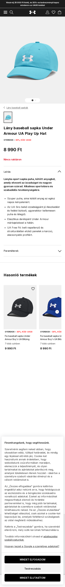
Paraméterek (11, 250)
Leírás (7, 171)
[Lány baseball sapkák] (4, 108)
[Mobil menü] (5, 12)
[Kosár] (59, 12)
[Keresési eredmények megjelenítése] (11, 12)
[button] (32, 100)
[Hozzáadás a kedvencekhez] (33, 288)
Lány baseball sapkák (17, 107)
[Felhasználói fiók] (47, 12)
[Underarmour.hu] (32, 12)
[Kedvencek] (53, 12)
